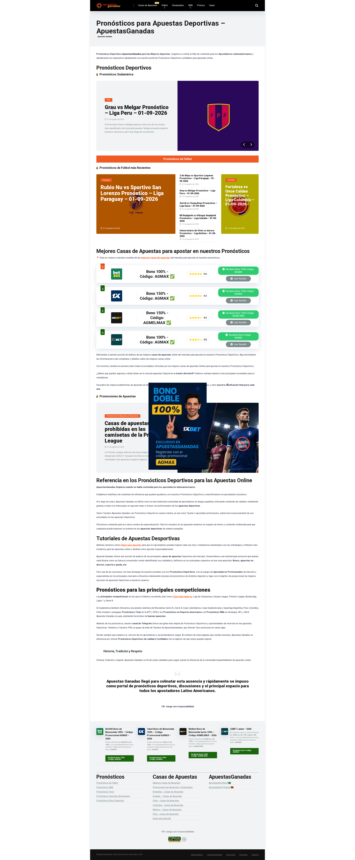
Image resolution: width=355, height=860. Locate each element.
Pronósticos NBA (104, 787)
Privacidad (243, 855)
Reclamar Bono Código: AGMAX (239, 336)
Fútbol (165, 5)
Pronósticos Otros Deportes (110, 800)
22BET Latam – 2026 (240, 729)
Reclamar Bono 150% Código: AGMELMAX (239, 314)
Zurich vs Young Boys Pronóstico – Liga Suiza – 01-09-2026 (198, 204)
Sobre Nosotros (197, 855)
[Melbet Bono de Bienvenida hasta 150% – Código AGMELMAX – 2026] (116, 322)
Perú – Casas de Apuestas (166, 814)
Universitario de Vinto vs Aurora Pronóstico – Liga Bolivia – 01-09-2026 (198, 233)
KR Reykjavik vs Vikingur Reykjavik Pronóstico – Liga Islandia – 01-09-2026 (198, 218)
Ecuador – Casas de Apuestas (167, 796)
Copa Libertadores (182, 596)
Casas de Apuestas (147, 5)
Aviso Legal (230, 855)
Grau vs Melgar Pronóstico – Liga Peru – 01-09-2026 (136, 110)
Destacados (178, 5)
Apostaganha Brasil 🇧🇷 (220, 783)
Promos (201, 5)
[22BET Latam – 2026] (116, 344)
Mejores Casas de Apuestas (166, 783)
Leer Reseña (239, 278)
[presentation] (244, 145)
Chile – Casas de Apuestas (166, 800)
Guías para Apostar (131, 545)
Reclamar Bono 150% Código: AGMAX (239, 292)
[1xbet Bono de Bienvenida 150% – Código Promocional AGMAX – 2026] (116, 300)
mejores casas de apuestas (155, 257)
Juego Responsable (214, 855)
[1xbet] (177, 430)
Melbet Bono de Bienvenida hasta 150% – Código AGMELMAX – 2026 (202, 732)
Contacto (255, 855)
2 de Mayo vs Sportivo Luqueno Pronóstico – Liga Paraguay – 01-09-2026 (197, 178)
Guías (212, 5)
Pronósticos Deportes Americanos (113, 796)
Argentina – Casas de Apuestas (168, 791)
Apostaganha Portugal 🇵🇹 (221, 787)
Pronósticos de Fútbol (177, 159)
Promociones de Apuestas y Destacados (173, 787)
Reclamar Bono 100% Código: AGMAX (239, 270)
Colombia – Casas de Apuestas (168, 805)
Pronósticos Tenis (105, 791)
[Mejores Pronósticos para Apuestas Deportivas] (108, 4)
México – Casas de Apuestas (167, 809)
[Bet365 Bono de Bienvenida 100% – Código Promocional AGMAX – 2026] (116, 278)
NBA (190, 5)
